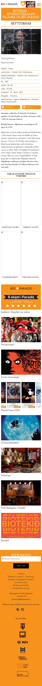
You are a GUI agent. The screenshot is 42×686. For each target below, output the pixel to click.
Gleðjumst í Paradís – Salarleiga (21, 577)
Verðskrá (21, 574)
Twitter (30, 107)
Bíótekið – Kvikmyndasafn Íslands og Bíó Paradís (21, 14)
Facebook (9, 107)
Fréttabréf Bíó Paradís (21, 588)
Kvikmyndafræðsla (21, 585)
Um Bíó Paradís (21, 582)
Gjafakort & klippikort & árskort (21, 579)
